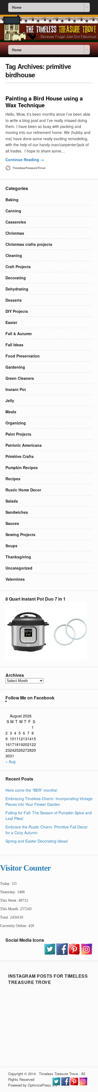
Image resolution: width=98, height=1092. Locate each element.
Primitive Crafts (19, 456)
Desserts (13, 300)
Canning (13, 210)
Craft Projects (18, 266)
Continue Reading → (24, 159)
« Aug (10, 761)
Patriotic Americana (23, 445)
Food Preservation (22, 356)
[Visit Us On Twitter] (50, 953)
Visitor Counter (25, 867)
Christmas (14, 233)
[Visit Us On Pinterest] (74, 953)
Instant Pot (15, 389)
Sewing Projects (20, 534)
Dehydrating (16, 289)
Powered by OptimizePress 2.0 (32, 1085)
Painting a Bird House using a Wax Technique (44, 101)
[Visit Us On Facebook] (62, 953)
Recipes (12, 478)
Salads (11, 501)
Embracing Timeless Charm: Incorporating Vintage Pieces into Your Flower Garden (49, 801)
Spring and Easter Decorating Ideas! (36, 841)
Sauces (12, 523)
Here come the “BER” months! (31, 790)
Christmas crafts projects (28, 244)
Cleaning (13, 255)
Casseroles (15, 222)
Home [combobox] (17, 7)
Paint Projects (18, 434)
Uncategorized (18, 568)
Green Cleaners (19, 378)
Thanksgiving (18, 556)
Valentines (15, 579)
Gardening (15, 367)
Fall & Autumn (18, 333)
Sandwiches (16, 512)
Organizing (15, 423)
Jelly (9, 400)
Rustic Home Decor (23, 490)
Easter (11, 322)
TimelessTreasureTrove (29, 168)
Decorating (15, 277)
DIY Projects (16, 311)
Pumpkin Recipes (21, 467)
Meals (10, 411)
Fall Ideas (14, 344)
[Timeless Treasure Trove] (49, 40)
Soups (11, 545)
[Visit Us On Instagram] (86, 953)
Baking (12, 199)
